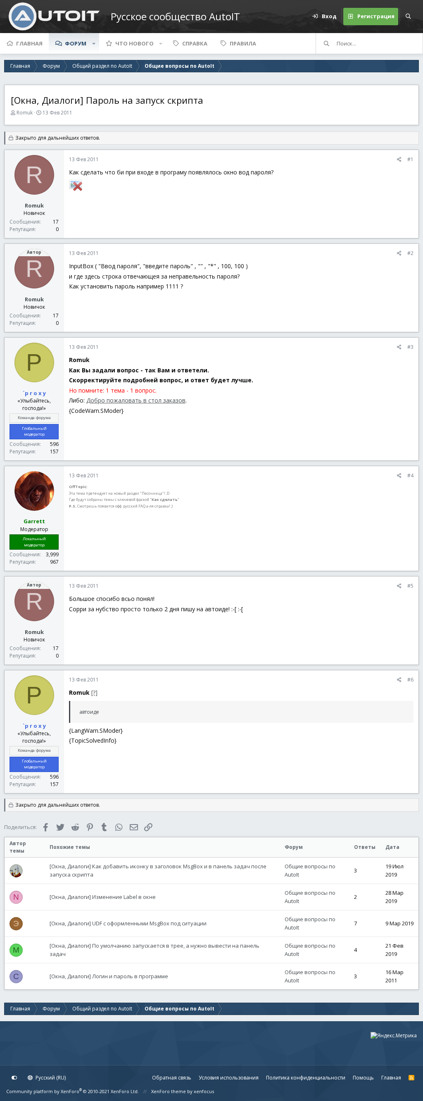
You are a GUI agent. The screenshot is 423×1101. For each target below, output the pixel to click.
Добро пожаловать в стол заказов (135, 400)
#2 (410, 253)
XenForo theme (168, 1091)
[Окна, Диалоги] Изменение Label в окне (103, 897)
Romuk (25, 112)
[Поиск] (408, 16)
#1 (410, 159)
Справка (194, 43)
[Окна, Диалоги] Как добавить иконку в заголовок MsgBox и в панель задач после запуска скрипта (158, 870)
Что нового (134, 43)
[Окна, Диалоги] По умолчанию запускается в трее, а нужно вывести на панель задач (154, 950)
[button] (93, 43)
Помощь (363, 1077)
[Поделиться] (399, 159)
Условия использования (229, 1077)
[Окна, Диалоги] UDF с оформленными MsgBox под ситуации (128, 923)
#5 (410, 585)
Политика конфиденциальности (305, 1077)
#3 (410, 346)
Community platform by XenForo (72, 1091)
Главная (29, 43)
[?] (94, 692)
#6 (410, 679)
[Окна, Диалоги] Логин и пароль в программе (109, 976)
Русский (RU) (50, 1077)
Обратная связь (171, 1077)
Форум (75, 43)
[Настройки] (14, 1078)
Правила (243, 43)
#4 (410, 475)
